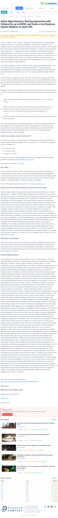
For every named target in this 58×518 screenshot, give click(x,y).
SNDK (45, 461)
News (17, 16)
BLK (37, 429)
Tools (23, 12)
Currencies (23, 16)
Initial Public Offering (31, 450)
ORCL (2, 499)
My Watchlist (41, 8)
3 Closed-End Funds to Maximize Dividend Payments (33, 434)
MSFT (2, 494)
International (31, 16)
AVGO (35, 429)
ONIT (35, 472)
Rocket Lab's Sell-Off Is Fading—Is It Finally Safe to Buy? (34, 445)
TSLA (2, 501)
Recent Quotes (29, 8)
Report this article (7, 414)
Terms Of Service (36, 512)
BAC (2, 488)
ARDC (35, 440)
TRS (41, 472)
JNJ (42, 429)
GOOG (2, 490)
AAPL (2, 484)
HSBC (40, 429)
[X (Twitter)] (45, 509)
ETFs (17, 12)
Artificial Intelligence (31, 461)
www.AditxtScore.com (39, 184)
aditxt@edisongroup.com (26, 159)
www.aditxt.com (25, 184)
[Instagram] (55, 509)
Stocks (11, 12)
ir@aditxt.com (5, 398)
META (2, 492)
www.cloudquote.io (34, 507)
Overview (11, 16)
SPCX (43, 450)
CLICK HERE (20, 163)
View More (54, 419)
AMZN (2, 482)
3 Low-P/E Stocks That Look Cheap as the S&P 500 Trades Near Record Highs (36, 467)
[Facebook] (48, 509)
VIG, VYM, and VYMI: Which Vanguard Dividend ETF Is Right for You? (36, 424)
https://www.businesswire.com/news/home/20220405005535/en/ (20, 381)
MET (40, 461)
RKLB (40, 450)
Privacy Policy (27, 512)
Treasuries (38, 16)
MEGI (40, 440)
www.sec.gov (10, 234)
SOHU (38, 472)
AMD (2, 486)
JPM (45, 429)
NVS (47, 429)
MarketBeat (21, 429)
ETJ (37, 440)
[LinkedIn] (51, 509)
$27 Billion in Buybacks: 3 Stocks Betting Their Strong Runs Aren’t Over (35, 455)
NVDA (2, 497)
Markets (4, 12)
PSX (42, 461)
